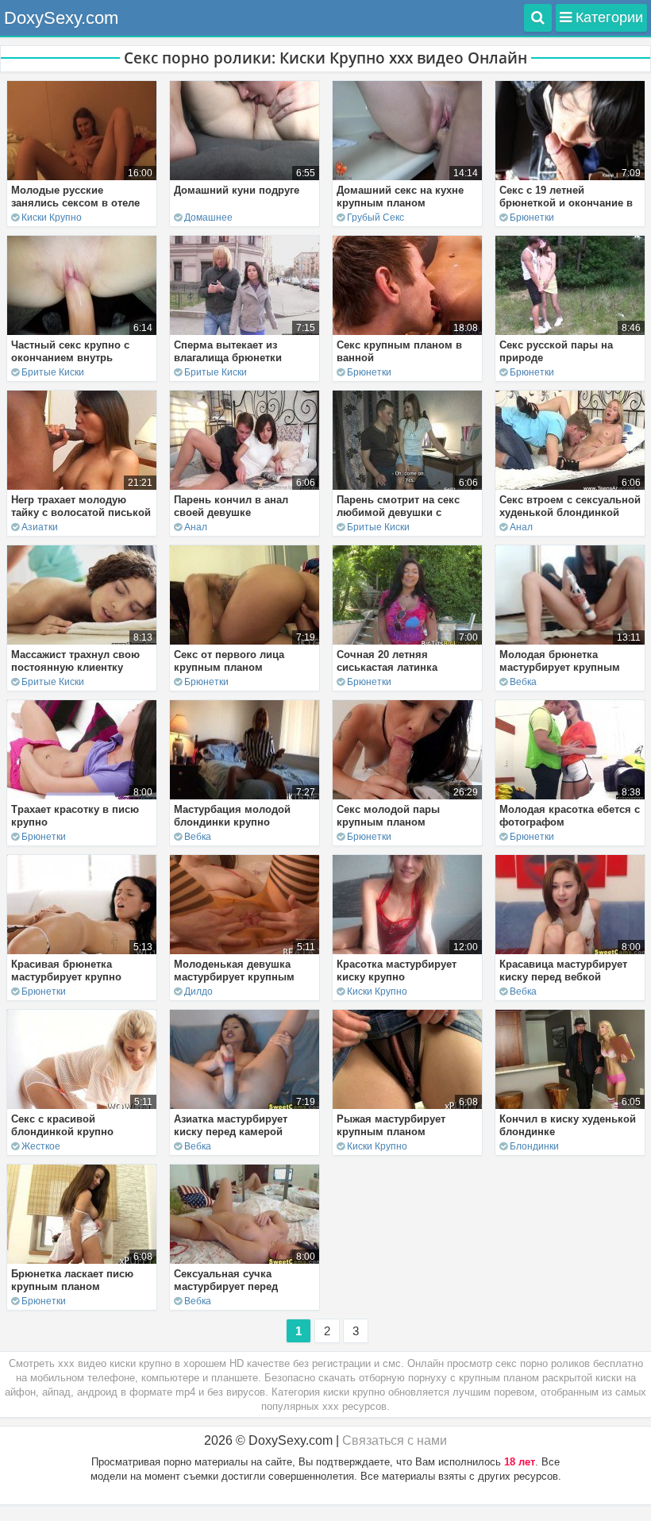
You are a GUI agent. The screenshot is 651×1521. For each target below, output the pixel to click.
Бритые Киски (52, 372)
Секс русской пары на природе (556, 351)
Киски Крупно (51, 217)
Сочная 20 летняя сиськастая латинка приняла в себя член (391, 667)
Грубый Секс (375, 217)
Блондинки (534, 1146)
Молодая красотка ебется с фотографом (569, 815)
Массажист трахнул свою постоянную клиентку (75, 661)
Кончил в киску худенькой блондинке (567, 1125)
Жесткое (40, 1146)
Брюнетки (532, 217)
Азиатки (39, 527)
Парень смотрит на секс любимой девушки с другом (398, 512)
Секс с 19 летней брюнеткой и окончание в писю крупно (566, 202)
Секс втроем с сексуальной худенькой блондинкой (570, 506)
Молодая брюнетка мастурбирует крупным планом (559, 667)
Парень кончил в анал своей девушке (231, 506)
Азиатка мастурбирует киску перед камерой (230, 1125)
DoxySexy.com (61, 18)
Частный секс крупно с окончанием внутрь (70, 351)
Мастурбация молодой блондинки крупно (232, 815)
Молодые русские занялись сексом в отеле (75, 196)
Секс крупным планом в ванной (399, 351)
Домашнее (208, 217)
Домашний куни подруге (236, 190)
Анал (195, 527)
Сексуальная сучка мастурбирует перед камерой (226, 1286)
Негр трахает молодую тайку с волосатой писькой (81, 506)
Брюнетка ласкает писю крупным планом (72, 1280)
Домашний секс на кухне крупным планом (400, 196)
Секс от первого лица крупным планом (229, 661)
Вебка (523, 681)
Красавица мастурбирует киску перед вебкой (563, 970)
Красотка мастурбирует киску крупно (396, 970)
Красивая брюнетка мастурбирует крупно (66, 970)
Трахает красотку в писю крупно (75, 815)
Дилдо (198, 991)
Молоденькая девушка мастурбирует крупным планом (234, 976)
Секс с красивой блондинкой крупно (62, 1125)
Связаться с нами (394, 1440)
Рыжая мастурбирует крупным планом (391, 1125)
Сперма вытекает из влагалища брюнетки (228, 351)
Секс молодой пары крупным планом (388, 815)
